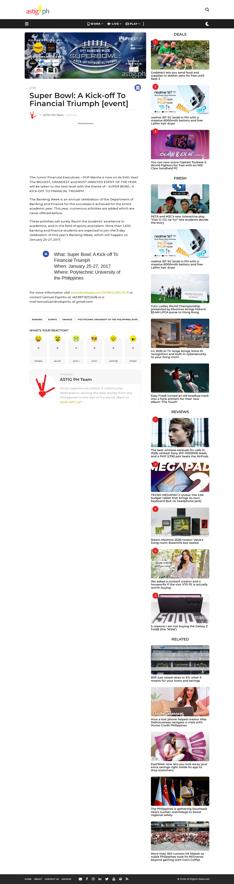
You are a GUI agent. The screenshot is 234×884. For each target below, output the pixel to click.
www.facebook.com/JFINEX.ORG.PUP (100, 292)
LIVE (115, 23)
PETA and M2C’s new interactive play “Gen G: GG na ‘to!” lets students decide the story (179, 220)
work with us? (71, 402)
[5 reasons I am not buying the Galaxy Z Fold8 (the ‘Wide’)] (180, 608)
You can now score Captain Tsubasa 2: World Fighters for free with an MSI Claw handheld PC (178, 165)
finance (67, 319)
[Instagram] (93, 878)
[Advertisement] (85, 147)
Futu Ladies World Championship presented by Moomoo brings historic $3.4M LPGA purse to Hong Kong (178, 309)
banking (37, 319)
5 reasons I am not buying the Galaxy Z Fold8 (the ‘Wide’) (179, 628)
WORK (95, 23)
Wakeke (38, 361)
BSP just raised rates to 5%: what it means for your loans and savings (176, 679)
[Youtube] (113, 878)
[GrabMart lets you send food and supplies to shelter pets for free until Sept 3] (180, 55)
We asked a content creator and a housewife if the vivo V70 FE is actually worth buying (179, 584)
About (38, 879)
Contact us (52, 879)
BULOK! (57, 361)
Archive (66, 879)
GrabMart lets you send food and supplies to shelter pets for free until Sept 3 (177, 76)
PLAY (134, 23)
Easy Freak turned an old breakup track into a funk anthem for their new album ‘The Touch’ (180, 399)
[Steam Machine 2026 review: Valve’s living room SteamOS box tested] (180, 522)
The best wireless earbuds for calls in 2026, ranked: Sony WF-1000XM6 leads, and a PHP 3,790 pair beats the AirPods (179, 453)
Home (28, 879)
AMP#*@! (113, 361)
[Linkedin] (100, 878)
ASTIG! (94, 361)
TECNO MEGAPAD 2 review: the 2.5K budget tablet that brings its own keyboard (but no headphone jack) (177, 498)
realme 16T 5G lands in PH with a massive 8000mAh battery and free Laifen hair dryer (177, 120)
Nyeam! (133, 361)
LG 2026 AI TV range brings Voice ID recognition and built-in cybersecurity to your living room (178, 354)
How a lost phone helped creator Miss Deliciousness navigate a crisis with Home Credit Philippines (178, 722)
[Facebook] (87, 878)
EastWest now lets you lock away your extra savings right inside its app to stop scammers (179, 767)
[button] (207, 9)
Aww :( (76, 361)
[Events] (138, 87)
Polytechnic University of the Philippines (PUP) (108, 319)
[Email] (80, 878)
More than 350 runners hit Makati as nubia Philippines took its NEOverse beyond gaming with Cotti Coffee (177, 857)
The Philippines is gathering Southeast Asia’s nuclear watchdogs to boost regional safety (179, 812)
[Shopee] (120, 878)
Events (52, 319)
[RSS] (127, 878)
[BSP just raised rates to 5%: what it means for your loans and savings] (180, 659)
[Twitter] (106, 878)
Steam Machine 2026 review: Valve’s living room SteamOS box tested (177, 541)
